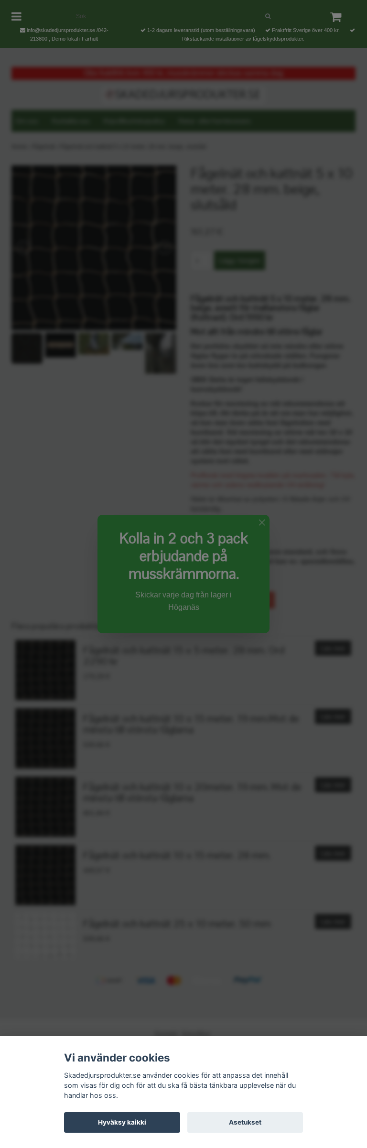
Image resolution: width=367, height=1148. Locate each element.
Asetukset (245, 1122)
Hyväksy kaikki (122, 1122)
